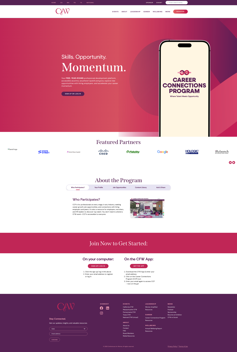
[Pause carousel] (230, 162)
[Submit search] (168, 2)
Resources (148, 310)
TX (82, 3)
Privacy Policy (172, 346)
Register (182, 12)
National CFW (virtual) (130, 317)
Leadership (135, 12)
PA (76, 3)
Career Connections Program (155, 318)
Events (115, 12)
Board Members (128, 333)
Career (146, 12)
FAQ (124, 331)
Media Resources (129, 336)
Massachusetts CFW (130, 310)
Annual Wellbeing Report (153, 328)
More (167, 12)
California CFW (128, 307)
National (91, 3)
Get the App (138, 266)
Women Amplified (151, 307)
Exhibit (159, 2)
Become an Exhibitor (175, 315)
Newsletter (171, 307)
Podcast (170, 310)
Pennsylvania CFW (129, 312)
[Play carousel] (233, 162)
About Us (126, 326)
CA (62, 3)
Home (53, 2)
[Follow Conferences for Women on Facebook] (101, 308)
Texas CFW (127, 315)
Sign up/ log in (98, 266)
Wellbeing (157, 12)
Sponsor (149, 2)
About (124, 12)
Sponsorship (172, 312)
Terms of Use (183, 346)
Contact (126, 328)
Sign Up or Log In (73, 94)
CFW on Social (173, 317)
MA (69, 3)
